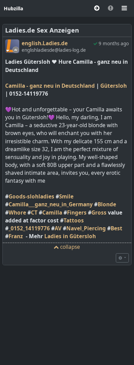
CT (34, 212)
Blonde (107, 204)
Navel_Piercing (86, 228)
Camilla (52, 212)
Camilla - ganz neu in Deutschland (50, 85)
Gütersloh (113, 85)
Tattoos (74, 220)
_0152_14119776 (29, 228)
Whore (17, 212)
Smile (66, 196)
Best (116, 228)
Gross (99, 212)
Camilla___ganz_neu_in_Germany (51, 204)
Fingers (77, 212)
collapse (69, 247)
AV (58, 228)
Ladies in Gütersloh (70, 236)
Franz (16, 236)
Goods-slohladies (31, 196)
